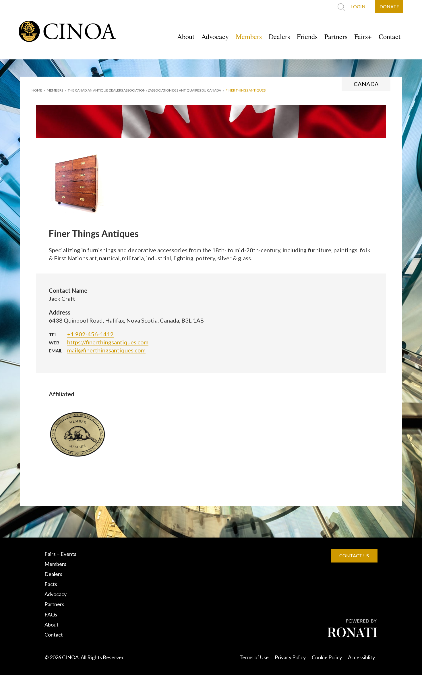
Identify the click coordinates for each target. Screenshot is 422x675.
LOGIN (358, 6)
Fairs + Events (60, 554)
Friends (307, 36)
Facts (50, 584)
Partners (335, 36)
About (185, 36)
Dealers (279, 36)
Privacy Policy (290, 657)
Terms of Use (254, 657)
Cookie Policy (327, 657)
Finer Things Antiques (246, 90)
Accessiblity (361, 657)
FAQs (50, 614)
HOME (37, 90)
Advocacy (215, 36)
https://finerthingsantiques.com (107, 342)
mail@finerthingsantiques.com (106, 350)
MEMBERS (55, 90)
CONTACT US (354, 555)
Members (249, 36)
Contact (389, 36)
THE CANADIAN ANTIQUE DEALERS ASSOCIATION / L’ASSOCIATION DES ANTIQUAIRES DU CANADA (144, 90)
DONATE (389, 6)
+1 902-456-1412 (90, 334)
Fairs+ (363, 36)
